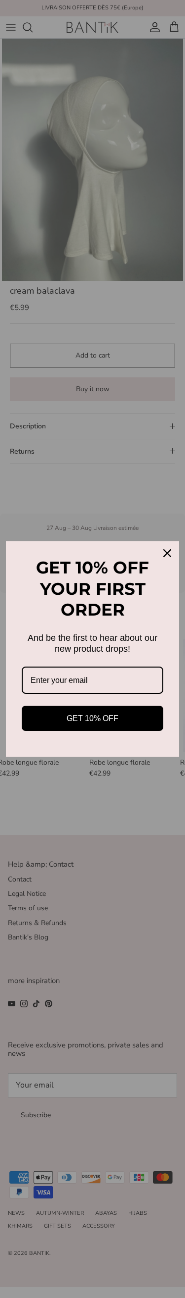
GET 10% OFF (92, 718)
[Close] (167, 553)
